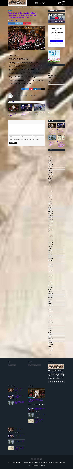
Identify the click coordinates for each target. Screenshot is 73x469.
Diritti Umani (50, 77)
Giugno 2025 (50, 180)
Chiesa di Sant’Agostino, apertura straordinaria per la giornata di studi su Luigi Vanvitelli (61, 144)
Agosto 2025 (50, 176)
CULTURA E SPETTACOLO (37, 3)
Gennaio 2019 (50, 307)
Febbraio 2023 (50, 234)
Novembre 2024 (50, 193)
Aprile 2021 (50, 277)
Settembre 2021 (51, 268)
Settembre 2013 (51, 328)
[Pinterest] (4, 64)
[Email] (4, 66)
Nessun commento (28, 20)
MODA (60, 462)
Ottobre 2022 (50, 242)
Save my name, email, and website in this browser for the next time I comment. (24, 139)
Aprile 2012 (50, 336)
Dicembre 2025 (50, 168)
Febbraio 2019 (50, 305)
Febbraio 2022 (50, 258)
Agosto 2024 (50, 199)
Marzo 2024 (50, 209)
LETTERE (49, 93)
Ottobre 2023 (50, 219)
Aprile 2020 (50, 289)
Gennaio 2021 (50, 281)
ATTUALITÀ (31, 2)
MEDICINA (48, 2)
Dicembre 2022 (50, 238)
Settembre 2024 (51, 197)
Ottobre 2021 (50, 266)
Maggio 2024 (50, 205)
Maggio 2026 (50, 158)
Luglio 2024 (50, 201)
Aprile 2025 (50, 184)
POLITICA (49, 108)
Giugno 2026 (50, 156)
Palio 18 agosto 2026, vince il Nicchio (39, 113)
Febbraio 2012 (50, 338)
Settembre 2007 (51, 344)
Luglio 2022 (50, 248)
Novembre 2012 (50, 334)
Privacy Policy (57, 44)
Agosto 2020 (50, 287)
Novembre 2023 (50, 217)
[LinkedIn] (4, 61)
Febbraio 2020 (50, 293)
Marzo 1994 (50, 352)
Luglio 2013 (50, 330)
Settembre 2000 (51, 348)
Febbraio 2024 (50, 211)
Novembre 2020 (50, 285)
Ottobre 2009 (50, 342)
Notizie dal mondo (63, 3)
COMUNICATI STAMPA (51, 71)
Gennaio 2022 (50, 260)
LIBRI (48, 95)
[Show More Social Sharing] (32, 23)
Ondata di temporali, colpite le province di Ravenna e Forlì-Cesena (52, 143)
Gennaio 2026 (50, 166)
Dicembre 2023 (50, 215)
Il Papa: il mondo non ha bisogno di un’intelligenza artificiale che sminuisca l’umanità (13, 114)
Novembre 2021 (50, 264)
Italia (49, 91)
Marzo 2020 (50, 291)
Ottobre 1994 (50, 350)
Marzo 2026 (50, 162)
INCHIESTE (49, 89)
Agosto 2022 (50, 246)
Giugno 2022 (50, 250)
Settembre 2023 (51, 221)
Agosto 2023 (50, 223)
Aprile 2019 (50, 303)
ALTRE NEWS (43, 3)
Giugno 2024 (50, 203)
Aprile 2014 (50, 326)
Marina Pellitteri (14, 20)
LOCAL (49, 97)
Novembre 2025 (50, 170)
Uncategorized (50, 116)
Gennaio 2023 (50, 236)
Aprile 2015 (50, 324)
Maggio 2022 (50, 252)
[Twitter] (4, 58)
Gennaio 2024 (50, 213)
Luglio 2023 (50, 225)
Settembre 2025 (51, 174)
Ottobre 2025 (50, 172)
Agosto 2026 (50, 152)
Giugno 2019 (50, 301)
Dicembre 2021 (50, 262)
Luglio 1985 (50, 354)
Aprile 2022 (50, 254)
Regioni (49, 110)
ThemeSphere (42, 465)
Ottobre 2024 (50, 195)
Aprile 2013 (50, 332)
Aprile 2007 (50, 346)
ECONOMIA (54, 2)
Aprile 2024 (50, 207)
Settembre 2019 (51, 297)
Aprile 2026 (50, 160)
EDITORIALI (50, 83)
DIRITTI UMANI (59, 3)
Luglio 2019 (50, 299)
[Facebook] (4, 56)
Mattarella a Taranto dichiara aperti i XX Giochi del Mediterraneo (26, 113)
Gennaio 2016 (50, 322)
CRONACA (49, 73)
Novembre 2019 (50, 295)
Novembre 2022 (50, 240)
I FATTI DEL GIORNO (51, 87)
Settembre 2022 (51, 244)
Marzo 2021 (50, 279)
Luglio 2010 (50, 340)
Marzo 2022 (50, 256)
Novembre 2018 (50, 309)
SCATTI (49, 114)
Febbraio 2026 (50, 164)
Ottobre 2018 (50, 311)
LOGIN (64, 462)
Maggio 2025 (50, 182)
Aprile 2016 (50, 320)
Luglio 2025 (50, 178)
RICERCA (68, 2)
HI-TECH (49, 85)
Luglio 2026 (50, 154)
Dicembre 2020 (50, 283)
